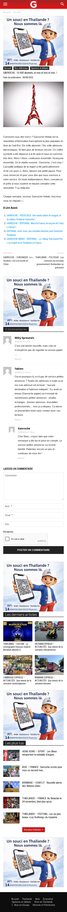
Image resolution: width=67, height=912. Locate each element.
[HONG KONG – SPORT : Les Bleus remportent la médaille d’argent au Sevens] (11, 755)
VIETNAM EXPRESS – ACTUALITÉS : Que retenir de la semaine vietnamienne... (49, 647)
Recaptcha (8, 531)
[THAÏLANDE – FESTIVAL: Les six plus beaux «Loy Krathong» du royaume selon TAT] (11, 818)
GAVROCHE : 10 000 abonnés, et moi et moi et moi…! (30, 72)
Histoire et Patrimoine (44, 905)
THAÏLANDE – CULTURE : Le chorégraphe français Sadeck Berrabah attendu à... (16, 647)
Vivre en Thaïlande (43, 901)
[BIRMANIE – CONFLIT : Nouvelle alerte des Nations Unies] (11, 786)
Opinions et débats (39, 68)
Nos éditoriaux (21, 68)
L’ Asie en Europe (20, 905)
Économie (48, 898)
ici (22, 200)
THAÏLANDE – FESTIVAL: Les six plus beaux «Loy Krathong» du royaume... (41, 815)
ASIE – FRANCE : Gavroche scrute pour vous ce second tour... (42, 768)
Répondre (18, 359)
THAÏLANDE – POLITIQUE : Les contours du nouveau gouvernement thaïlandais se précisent (49, 262)
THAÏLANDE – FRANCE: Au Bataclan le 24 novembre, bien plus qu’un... (42, 800)
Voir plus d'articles (32, 829)
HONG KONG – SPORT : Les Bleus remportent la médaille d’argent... (39, 753)
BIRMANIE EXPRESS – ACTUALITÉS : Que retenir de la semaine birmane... (49, 680)
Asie (37, 898)
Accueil (6, 12)
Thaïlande (27, 898)
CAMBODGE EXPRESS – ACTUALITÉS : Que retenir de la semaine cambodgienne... (17, 680)
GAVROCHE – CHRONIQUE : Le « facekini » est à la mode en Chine (18, 261)
